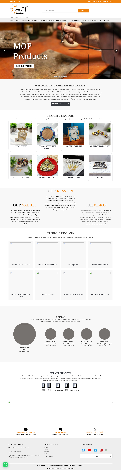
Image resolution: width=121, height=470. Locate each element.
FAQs (36, 20)
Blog (101, 20)
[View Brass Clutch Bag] (21, 165)
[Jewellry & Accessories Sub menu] (70, 20)
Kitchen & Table (78, 20)
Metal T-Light (21, 146)
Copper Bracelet (47, 294)
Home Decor (43, 20)
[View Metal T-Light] (21, 134)
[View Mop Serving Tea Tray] (100, 282)
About (18, 20)
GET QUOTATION (24, 70)
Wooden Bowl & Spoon (74, 294)
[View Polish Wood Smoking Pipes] (20, 282)
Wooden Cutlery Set (21, 265)
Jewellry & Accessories (59, 20)
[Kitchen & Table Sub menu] (85, 20)
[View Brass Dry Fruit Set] (47, 165)
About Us (12, 1)
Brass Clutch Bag (21, 177)
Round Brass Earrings (47, 265)
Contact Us (19, 1)
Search (83, 10)
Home (12, 20)
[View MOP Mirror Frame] (100, 253)
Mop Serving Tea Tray (100, 294)
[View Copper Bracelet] (47, 282)
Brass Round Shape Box (100, 146)
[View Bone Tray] (100, 165)
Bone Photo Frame (74, 146)
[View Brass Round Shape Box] (100, 134)
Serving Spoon (73, 177)
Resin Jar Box (74, 265)
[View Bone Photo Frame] (73, 134)
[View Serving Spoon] (73, 165)
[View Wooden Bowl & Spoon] (73, 282)
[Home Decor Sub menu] (49, 20)
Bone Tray (99, 177)
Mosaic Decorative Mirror (47, 147)
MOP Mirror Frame (100, 265)
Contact (107, 20)
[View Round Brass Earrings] (47, 253)
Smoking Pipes (93, 20)
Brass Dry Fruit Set (47, 177)
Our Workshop (27, 20)
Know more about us (60, 104)
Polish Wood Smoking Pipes (20, 295)
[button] (5, 464)
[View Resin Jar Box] (73, 253)
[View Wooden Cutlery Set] (20, 253)
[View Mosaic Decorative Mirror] (47, 134)
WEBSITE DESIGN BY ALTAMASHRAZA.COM (60, 468)
